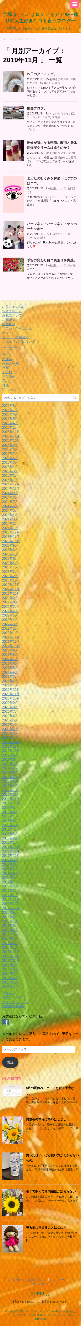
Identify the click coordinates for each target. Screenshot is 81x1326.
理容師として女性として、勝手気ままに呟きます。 (40, 1301)
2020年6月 (10, 716)
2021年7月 (10, 659)
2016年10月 (11, 908)
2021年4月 (10, 672)
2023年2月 (10, 576)
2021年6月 (10, 663)
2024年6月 (10, 506)
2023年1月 (10, 580)
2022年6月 (10, 611)
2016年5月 (10, 930)
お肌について (58, 152)
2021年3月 (10, 676)
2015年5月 (10, 982)
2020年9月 (10, 703)
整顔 (5, 368)
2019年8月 (10, 759)
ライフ (46, 117)
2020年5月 (10, 720)
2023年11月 (11, 536)
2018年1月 (10, 842)
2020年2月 (10, 733)
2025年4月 (10, 467)
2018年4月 (10, 829)
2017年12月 (11, 847)
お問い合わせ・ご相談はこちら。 (27, 1279)
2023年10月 (11, 541)
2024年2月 (10, 523)
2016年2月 (10, 943)
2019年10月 (11, 751)
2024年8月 (10, 497)
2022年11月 (11, 589)
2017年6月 (10, 873)
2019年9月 (10, 755)
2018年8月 (10, 812)
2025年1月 (10, 480)
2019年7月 (10, 764)
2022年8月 (10, 602)
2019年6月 (10, 768)
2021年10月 (11, 646)
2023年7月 (10, 554)
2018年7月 (10, 816)
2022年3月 (10, 624)
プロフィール (59, 1279)
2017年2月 (10, 890)
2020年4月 (10, 724)
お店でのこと (58, 234)
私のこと (32, 269)
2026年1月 (10, 427)
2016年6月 (10, 925)
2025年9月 (10, 445)
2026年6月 (10, 414)
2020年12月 (11, 689)
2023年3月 (10, 571)
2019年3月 (10, 781)
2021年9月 (10, 650)
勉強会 (7, 359)
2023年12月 (11, 532)
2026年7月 (10, 410)
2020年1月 (10, 737)
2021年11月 (11, 641)
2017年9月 (10, 860)
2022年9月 (10, 598)
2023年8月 (10, 550)
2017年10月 (11, 855)
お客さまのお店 (59, 79)
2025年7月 (10, 453)
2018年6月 (10, 820)
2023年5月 (10, 563)
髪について (10, 389)
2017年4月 (10, 882)
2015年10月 (11, 960)
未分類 (56, 82)
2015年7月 (10, 973)
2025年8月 (10, 449)
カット (72, 234)
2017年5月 (10, 877)
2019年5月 (10, 772)
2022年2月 (10, 628)
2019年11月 (11, 746)
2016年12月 (11, 899)
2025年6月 (10, 458)
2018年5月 (10, 825)
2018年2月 (10, 838)
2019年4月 (10, 777)
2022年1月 (10, 633)
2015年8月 (10, 969)
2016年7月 (10, 921)
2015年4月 (10, 987)
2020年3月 (10, 729)
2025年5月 (10, 462)
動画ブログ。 (37, 108)
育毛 (5, 385)
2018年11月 (11, 799)
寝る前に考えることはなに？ (46, 1227)
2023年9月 (10, 545)
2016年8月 (10, 917)
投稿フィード (12, 997)
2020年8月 (10, 707)
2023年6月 (10, 558)
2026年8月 (10, 405)
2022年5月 (10, 615)
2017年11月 (11, 851)
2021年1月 (10, 685)
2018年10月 (11, 803)
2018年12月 (11, 794)
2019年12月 (11, 742)
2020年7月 (10, 711)
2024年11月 (11, 488)
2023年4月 (10, 567)
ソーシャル (33, 117)
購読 (10, 1062)
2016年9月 (10, 912)
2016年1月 (10, 947)
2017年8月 (10, 864)
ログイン (8, 993)
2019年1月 (10, 790)
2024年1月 (10, 528)
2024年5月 (10, 510)
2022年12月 (11, 585)
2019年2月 (10, 786)
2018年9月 (10, 807)
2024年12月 (11, 484)
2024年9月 (10, 493)
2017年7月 (10, 869)
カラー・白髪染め (15, 337)
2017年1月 (10, 895)
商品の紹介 (10, 363)
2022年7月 (10, 606)
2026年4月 (10, 423)
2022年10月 (11, 593)
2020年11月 (11, 694)
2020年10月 (11, 698)
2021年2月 (10, 681)
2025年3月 (10, 471)
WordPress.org (13, 1006)
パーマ (31, 237)
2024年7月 (10, 502)
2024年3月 (10, 519)
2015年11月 (11, 956)
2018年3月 (10, 834)
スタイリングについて (18, 341)
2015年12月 (11, 952)
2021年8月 (10, 654)
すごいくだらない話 (62, 113)
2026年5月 (10, 418)
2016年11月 (11, 904)
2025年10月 (11, 440)
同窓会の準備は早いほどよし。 (48, 1119)
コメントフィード (15, 1002)
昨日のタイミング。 (42, 74)
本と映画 (8, 376)
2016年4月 (10, 934)
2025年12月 (11, 432)
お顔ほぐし (10, 319)
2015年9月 (10, 965)
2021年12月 (11, 637)
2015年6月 (10, 978)
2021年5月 (10, 668)
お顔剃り (44, 82)
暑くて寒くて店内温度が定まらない (51, 1191)
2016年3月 (10, 938)
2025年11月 (11, 436)
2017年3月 (10, 886)
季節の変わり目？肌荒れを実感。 (52, 260)
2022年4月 (10, 619)
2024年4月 (10, 515)
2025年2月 (10, 475)
